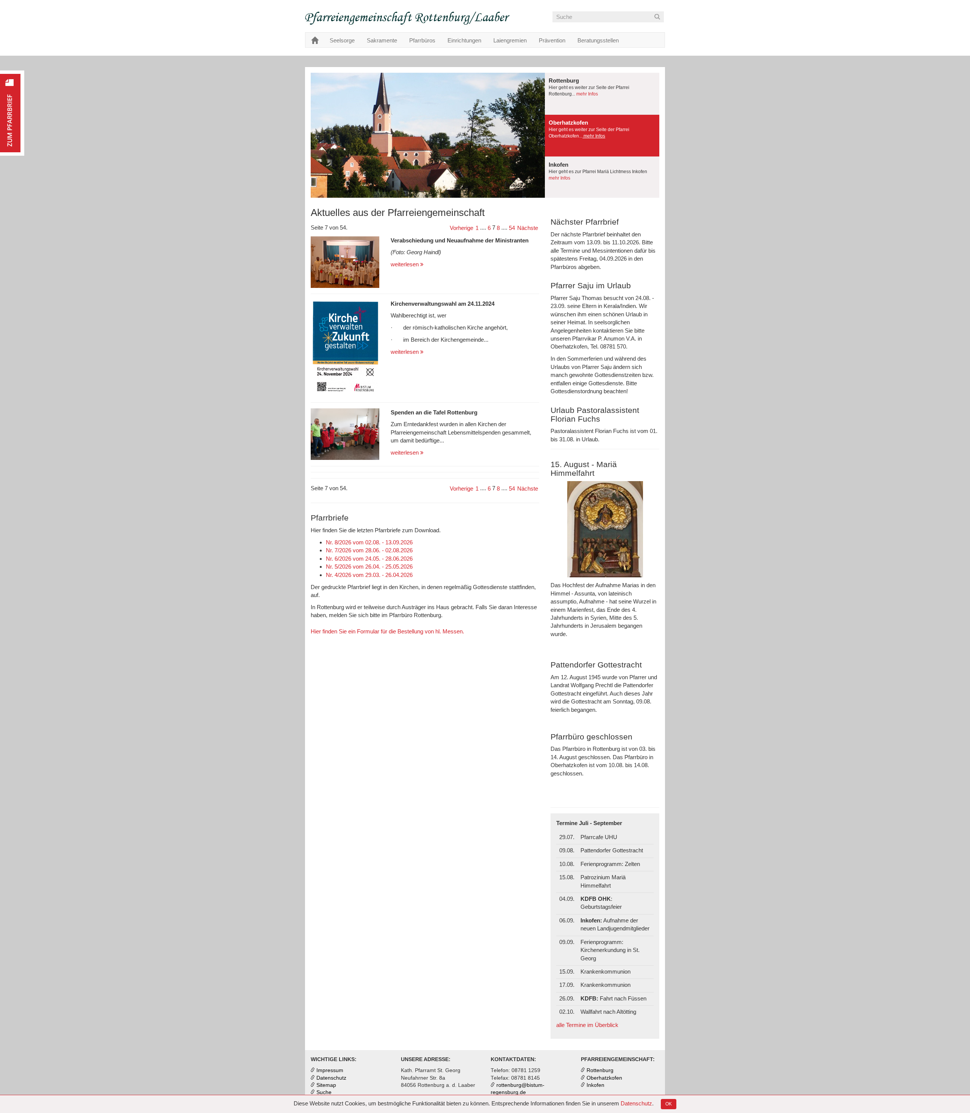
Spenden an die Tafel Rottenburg (434, 412)
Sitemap (326, 1085)
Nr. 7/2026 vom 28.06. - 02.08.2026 (369, 550)
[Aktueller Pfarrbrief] (12, 113)
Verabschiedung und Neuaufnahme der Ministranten (460, 240)
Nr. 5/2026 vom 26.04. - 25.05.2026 (369, 566)
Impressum (329, 1070)
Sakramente (382, 40)
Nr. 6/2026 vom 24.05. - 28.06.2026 (369, 558)
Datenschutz (636, 1103)
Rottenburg (600, 1070)
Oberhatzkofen (604, 1078)
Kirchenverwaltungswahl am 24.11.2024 (442, 303)
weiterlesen (405, 264)
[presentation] (602, 93)
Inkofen (595, 1085)
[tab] (602, 94)
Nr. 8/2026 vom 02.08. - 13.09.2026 (369, 542)
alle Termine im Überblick (587, 1025)
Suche (324, 1092)
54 (512, 228)
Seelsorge (342, 40)
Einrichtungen (464, 40)
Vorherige (461, 228)
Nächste (527, 228)
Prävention (552, 40)
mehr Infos (586, 94)
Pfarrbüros (422, 40)
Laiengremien (510, 40)
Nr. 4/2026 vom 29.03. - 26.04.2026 (369, 575)
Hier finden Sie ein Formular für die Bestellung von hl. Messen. (387, 631)
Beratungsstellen (598, 40)
